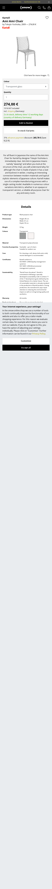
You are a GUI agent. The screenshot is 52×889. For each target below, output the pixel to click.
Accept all (26, 347)
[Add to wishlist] (47, 17)
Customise (26, 341)
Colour (6, 81)
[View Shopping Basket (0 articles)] (49, 7)
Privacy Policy (38, 333)
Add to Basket (26, 123)
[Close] (49, 2)
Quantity (7, 92)
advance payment (15, 137)
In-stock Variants (26, 130)
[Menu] (4, 7)
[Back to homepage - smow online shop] (26, 7)
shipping (11, 111)
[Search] (39, 7)
